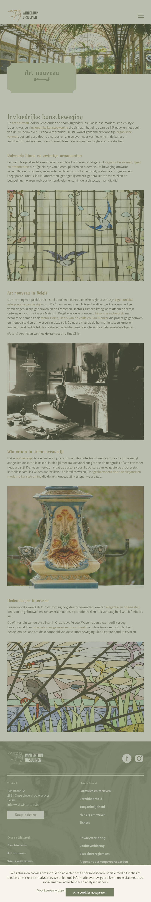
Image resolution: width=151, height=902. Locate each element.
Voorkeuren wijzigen (51, 890)
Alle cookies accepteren (89, 892)
